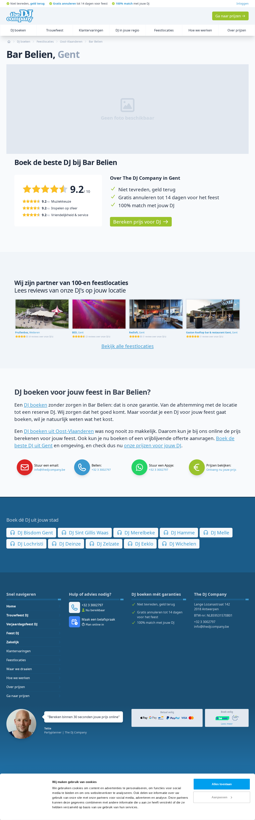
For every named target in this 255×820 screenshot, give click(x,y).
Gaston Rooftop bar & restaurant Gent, (211, 332)
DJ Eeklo (143, 543)
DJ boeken (35, 404)
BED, (77, 332)
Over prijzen (15, 687)
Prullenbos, (27, 332)
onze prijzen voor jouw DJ (152, 445)
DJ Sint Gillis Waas (88, 532)
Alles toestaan (222, 784)
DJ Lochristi (29, 543)
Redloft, (136, 332)
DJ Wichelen (182, 543)
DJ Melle (219, 532)
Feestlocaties (16, 660)
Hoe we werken (18, 678)
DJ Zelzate (107, 543)
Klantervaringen (18, 651)
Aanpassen (219, 797)
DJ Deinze (69, 543)
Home (11, 606)
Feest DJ (12, 633)
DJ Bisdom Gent (34, 532)
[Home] (19, 16)
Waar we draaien (19, 669)
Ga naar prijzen (17, 696)
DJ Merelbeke (139, 532)
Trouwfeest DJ (17, 615)
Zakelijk (12, 642)
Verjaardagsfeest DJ (21, 624)
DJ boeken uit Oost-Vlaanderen (59, 431)
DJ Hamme (182, 532)
